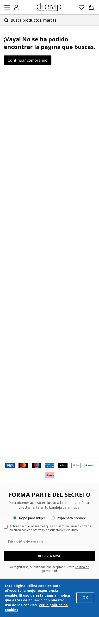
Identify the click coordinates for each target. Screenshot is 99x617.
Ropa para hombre (71, 518)
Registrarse (49, 556)
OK (85, 597)
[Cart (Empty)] (91, 7)
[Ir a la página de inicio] (49, 7)
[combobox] (49, 20)
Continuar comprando (28, 60)
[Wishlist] (82, 7)
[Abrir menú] (7, 7)
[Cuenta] (16, 7)
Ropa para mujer (32, 518)
